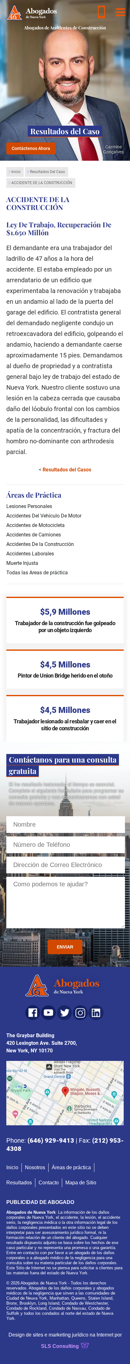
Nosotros (35, 1167)
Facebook (32, 1012)
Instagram (80, 1012)
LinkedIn (95, 1012)
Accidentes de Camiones (33, 535)
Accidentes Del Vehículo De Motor (43, 516)
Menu (120, 12)
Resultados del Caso (47, 172)
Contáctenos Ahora (31, 148)
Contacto (48, 1182)
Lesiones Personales (29, 506)
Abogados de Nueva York (65, 986)
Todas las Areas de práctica (37, 573)
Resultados (19, 1182)
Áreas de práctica (71, 1167)
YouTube (48, 1012)
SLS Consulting (60, 1346)
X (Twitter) (64, 1012)
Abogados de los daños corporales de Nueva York (31, 12)
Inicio (16, 172)
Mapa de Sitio (80, 1182)
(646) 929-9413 (50, 1140)
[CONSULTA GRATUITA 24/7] (101, 12)
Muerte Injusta (22, 563)
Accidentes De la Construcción (40, 544)
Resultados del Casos (67, 470)
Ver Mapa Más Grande (65, 1093)
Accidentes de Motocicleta (35, 525)
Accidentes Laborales (30, 554)
